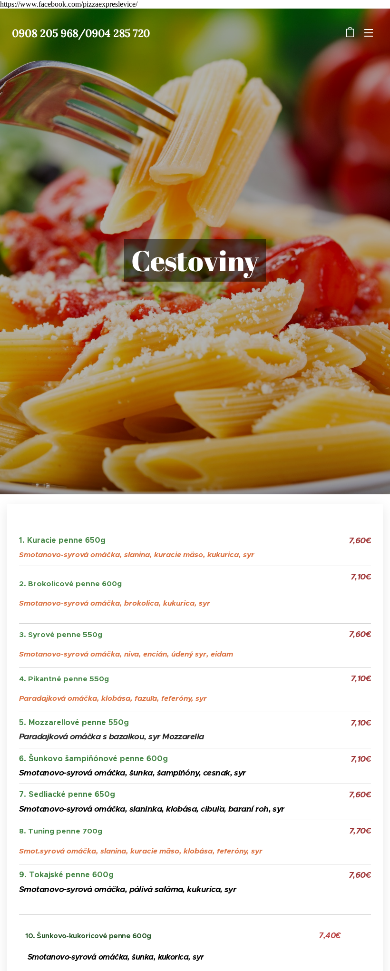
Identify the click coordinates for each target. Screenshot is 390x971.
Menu (368, 32)
